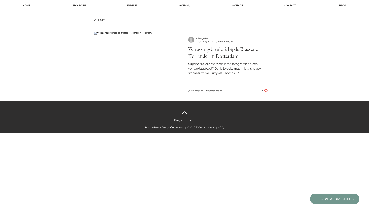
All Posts (99, 19)
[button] (237, 5)
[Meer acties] (267, 39)
